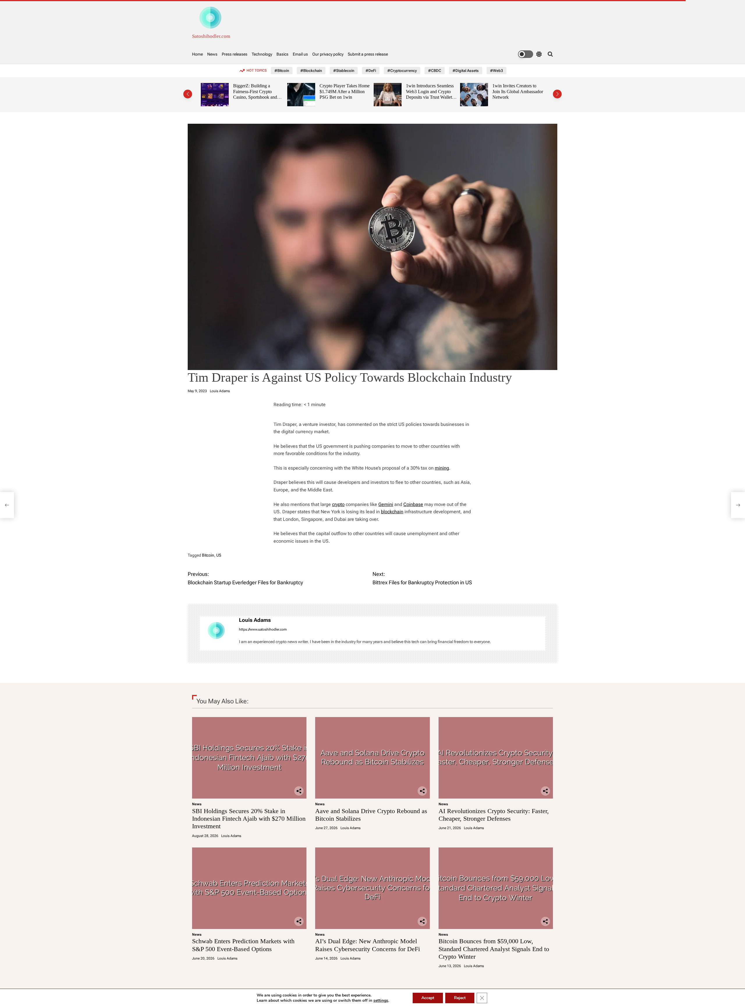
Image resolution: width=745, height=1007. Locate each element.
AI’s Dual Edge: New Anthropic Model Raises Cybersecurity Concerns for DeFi (367, 944)
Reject (460, 998)
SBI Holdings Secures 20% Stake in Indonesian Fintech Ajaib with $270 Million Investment (249, 818)
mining (442, 468)
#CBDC (434, 70)
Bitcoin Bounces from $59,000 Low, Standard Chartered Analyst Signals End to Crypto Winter (494, 948)
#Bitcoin (281, 70)
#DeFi (371, 70)
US (218, 555)
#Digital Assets (466, 70)
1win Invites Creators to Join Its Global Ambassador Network (447, 91)
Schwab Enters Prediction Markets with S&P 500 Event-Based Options (243, 944)
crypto (338, 504)
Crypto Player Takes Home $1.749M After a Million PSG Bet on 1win (274, 91)
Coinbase (413, 504)
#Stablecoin (343, 70)
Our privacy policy (327, 54)
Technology (262, 54)
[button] (187, 94)
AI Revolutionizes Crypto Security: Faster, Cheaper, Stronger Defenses (494, 814)
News (212, 54)
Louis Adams (220, 391)
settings (380, 1000)
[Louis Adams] (216, 633)
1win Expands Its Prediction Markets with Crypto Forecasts (530, 91)
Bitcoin (208, 555)
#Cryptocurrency (402, 70)
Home (197, 54)
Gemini (385, 504)
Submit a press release (368, 54)
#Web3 (496, 70)
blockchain (392, 511)
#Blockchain (311, 70)
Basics (282, 54)
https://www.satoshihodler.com (263, 629)
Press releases (234, 54)
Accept (427, 998)
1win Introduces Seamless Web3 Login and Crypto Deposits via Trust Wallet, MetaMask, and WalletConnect (359, 97)
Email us (300, 54)
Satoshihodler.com (211, 36)
